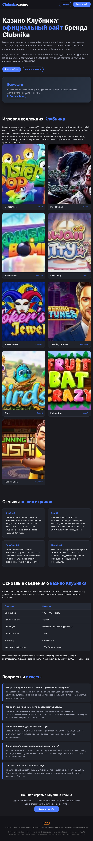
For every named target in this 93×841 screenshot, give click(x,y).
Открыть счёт (82, 4)
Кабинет (65, 4)
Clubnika (15, 4)
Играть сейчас (11, 69)
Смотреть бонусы (33, 69)
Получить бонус (17, 96)
